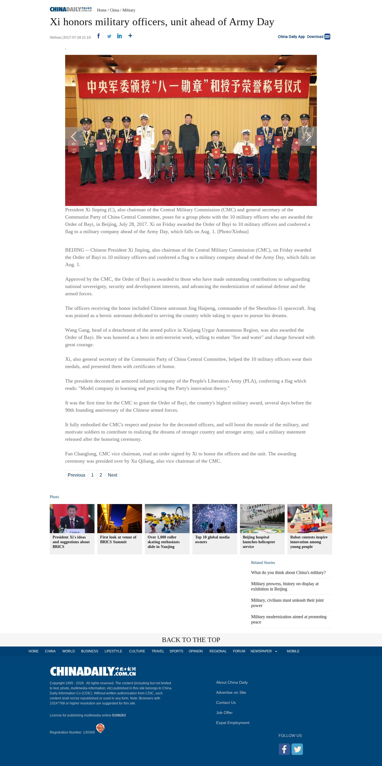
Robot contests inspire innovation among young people (308, 542)
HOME (34, 651)
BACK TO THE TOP (191, 639)
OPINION (196, 651)
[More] (128, 37)
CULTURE (137, 651)
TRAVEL (158, 651)
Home (102, 10)
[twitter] (107, 37)
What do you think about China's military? (288, 572)
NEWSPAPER (261, 651)
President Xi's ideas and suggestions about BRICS (71, 542)
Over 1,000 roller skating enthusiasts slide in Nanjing (164, 542)
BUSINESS (89, 651)
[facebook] (96, 37)
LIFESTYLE (113, 651)
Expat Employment (232, 722)
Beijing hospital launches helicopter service (259, 542)
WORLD (68, 651)
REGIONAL (218, 651)
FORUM (239, 651)
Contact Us (226, 702)
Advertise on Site (231, 692)
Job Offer (224, 712)
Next (112, 475)
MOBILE (293, 651)
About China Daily (232, 682)
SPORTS (176, 651)
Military (128, 10)
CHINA (50, 651)
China (114, 10)
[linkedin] (117, 37)
